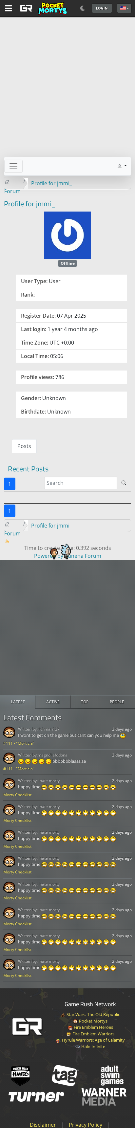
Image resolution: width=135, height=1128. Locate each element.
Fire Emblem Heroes (93, 1027)
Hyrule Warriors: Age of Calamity (93, 1040)
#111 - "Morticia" (18, 743)
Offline (68, 263)
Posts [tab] (24, 446)
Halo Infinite (92, 1046)
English (124, 8)
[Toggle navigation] (13, 166)
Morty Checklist (17, 795)
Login (102, 8)
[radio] (17, 702)
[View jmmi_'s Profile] (67, 234)
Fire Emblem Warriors (92, 1034)
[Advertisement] (67, 627)
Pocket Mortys (92, 1021)
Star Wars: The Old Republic (93, 1014)
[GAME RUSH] (43, 8)
